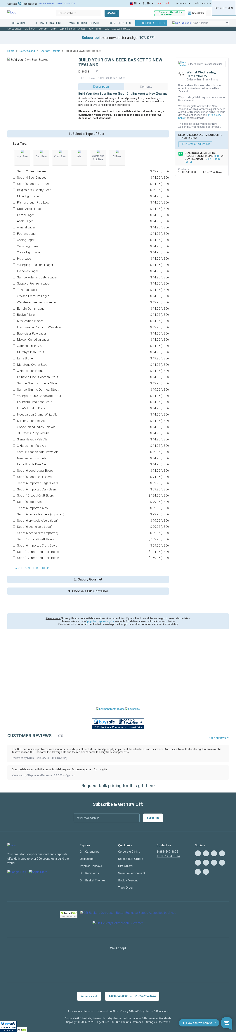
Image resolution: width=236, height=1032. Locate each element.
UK (26, 28)
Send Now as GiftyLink (195, 144)
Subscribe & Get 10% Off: (118, 804)
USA (33, 28)
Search (112, 13)
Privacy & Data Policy (132, 1011)
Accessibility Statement (81, 1011)
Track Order (198, 13)
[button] (8, 1026)
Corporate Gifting (129, 851)
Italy (91, 28)
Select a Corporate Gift (133, 873)
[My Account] (209, 13)
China (54, 28)
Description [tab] (101, 86)
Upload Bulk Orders (130, 859)
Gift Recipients (89, 873)
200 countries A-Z (121, 28)
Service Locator (14, 28)
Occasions (86, 859)
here (217, 155)
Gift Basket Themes (92, 880)
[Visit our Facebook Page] (222, 853)
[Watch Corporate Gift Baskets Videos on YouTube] (206, 853)
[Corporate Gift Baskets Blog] (198, 853)
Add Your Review (219, 737)
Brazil (72, 28)
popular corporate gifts (100, 621)
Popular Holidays (91, 866)
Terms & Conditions (157, 1011)
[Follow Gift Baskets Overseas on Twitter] (214, 853)
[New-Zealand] (181, 22)
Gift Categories (89, 851)
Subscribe (153, 817)
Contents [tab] (146, 86)
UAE (107, 28)
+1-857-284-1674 (66, 3)
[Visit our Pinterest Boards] (198, 863)
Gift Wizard (163, 3)
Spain (99, 28)
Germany (43, 28)
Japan (63, 28)
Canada (81, 28)
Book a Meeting (128, 880)
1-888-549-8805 (46, 3)
